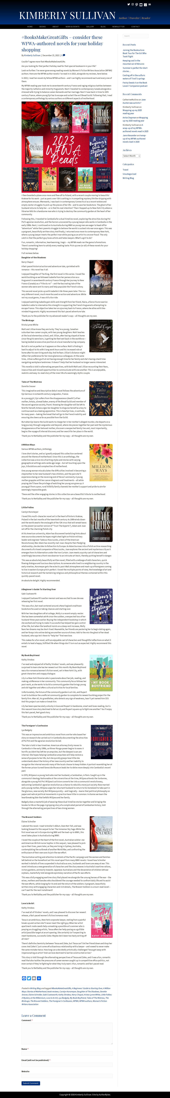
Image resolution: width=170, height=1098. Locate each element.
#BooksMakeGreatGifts (61, 988)
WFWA (75, 1001)
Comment (27, 1020)
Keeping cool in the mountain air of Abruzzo (133, 62)
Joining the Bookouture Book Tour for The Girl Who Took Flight (134, 53)
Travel (125, 169)
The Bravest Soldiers (39, 1001)
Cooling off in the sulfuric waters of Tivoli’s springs (134, 77)
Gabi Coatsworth (50, 994)
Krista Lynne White (92, 994)
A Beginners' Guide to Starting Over (87, 988)
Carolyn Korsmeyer (67, 991)
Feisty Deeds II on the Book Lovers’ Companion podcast (135, 84)
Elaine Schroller (35, 994)
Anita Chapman (129, 117)
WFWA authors (85, 1001)
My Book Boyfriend (78, 997)
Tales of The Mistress (95, 997)
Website (25, 1071)
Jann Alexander (130, 135)
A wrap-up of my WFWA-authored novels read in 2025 (135, 128)
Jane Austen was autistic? (134, 101)
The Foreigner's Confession (60, 1001)
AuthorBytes (104, 1094)
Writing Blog (35, 988)
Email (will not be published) (36, 1060)
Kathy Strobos (64, 994)
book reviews (52, 991)
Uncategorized (129, 174)
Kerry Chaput (77, 994)
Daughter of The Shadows (88, 991)
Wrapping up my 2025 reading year (132, 112)
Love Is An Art (52, 997)
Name (25, 1049)
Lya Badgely (63, 997)
